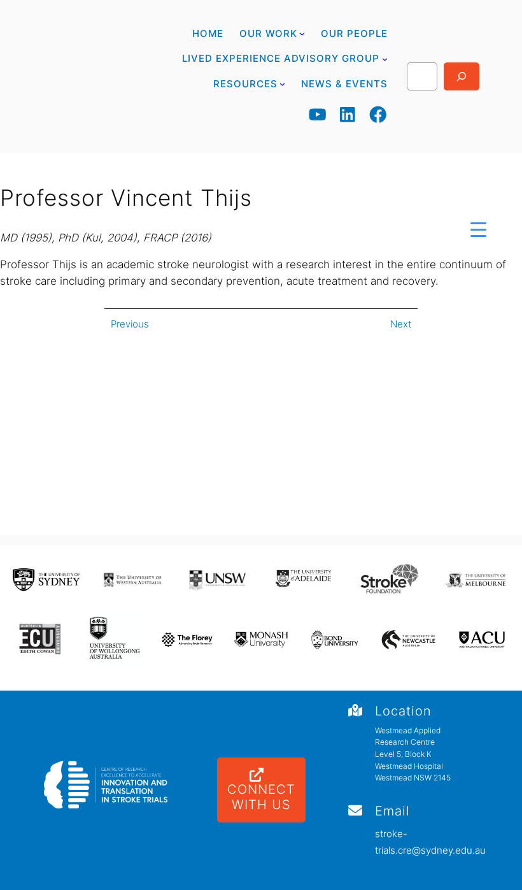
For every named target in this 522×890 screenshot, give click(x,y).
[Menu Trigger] (478, 229)
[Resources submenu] (282, 84)
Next (400, 324)
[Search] (461, 76)
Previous (130, 324)
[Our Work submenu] (302, 33)
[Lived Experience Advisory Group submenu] (385, 58)
